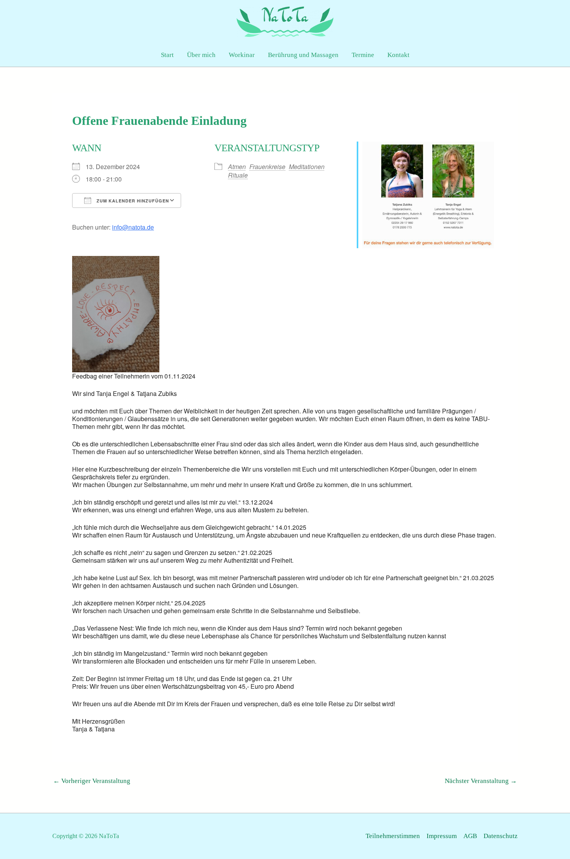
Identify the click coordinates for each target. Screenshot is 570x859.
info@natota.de (133, 227)
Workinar (242, 55)
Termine (363, 55)
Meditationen (307, 166)
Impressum (442, 836)
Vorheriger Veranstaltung (91, 781)
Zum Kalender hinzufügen (132, 201)
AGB (470, 836)
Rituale (238, 175)
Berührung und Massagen (303, 55)
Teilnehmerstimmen (393, 836)
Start (167, 55)
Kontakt (398, 55)
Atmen (237, 166)
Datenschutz (501, 836)
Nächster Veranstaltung (481, 781)
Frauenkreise (267, 166)
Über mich (201, 55)
